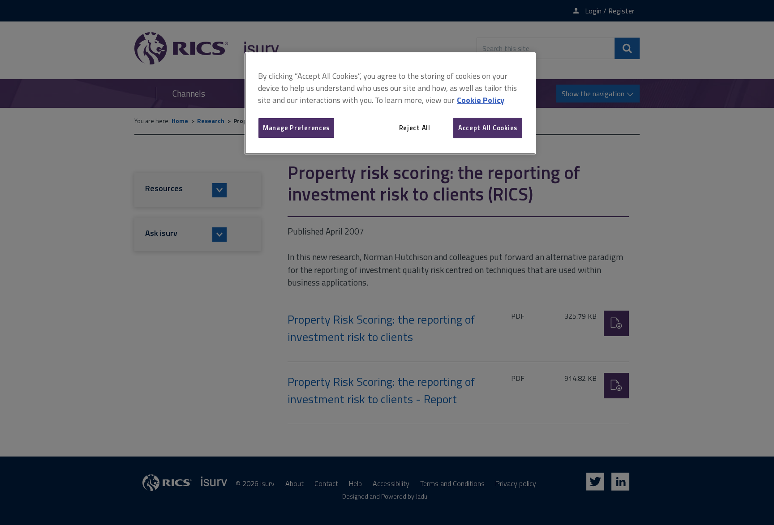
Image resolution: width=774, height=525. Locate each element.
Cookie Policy (480, 100)
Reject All (414, 128)
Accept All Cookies (487, 128)
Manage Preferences (296, 128)
